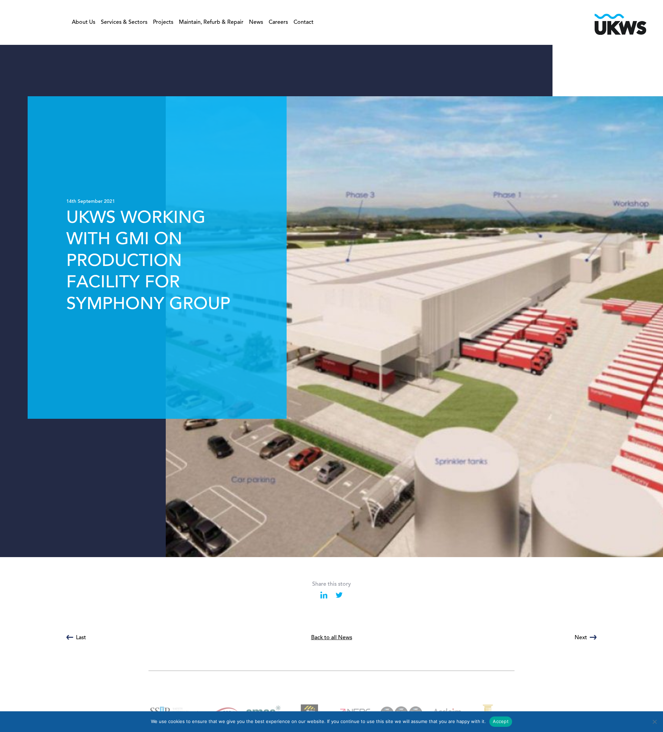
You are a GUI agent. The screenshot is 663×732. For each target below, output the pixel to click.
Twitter (339, 595)
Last (81, 638)
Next (581, 638)
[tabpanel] (331, 301)
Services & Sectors (124, 22)
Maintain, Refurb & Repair (211, 22)
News (256, 22)
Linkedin (323, 595)
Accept (501, 721)
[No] (654, 721)
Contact (304, 22)
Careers (278, 22)
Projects (163, 22)
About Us (83, 22)
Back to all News (331, 638)
